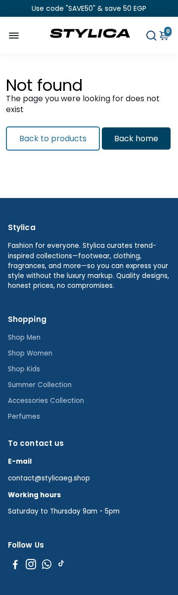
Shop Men (24, 337)
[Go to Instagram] (31, 565)
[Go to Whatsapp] (46, 565)
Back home (136, 138)
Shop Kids (24, 369)
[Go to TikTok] (61, 565)
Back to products (53, 138)
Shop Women (30, 353)
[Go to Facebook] (15, 565)
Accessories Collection (46, 400)
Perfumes (24, 416)
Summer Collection (40, 385)
